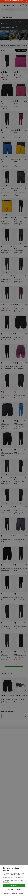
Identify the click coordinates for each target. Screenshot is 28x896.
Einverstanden (14, 885)
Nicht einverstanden (14, 889)
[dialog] (14, 880)
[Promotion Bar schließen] (26, 1)
